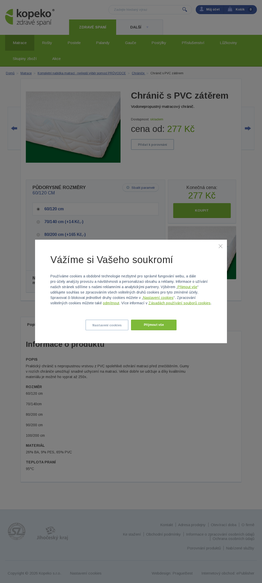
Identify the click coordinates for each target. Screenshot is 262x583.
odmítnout (111, 303)
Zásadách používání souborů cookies (179, 303)
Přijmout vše (187, 287)
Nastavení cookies (158, 298)
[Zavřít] (220, 246)
